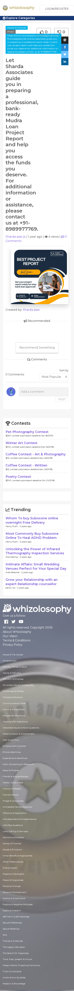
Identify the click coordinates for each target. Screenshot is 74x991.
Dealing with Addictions (15, 721)
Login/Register (56, 8)
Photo (10, 31)
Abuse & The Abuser (13, 654)
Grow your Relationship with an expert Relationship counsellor (32, 582)
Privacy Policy (12, 644)
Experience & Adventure (15, 758)
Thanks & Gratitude (13, 941)
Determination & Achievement (18, 733)
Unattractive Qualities (14, 977)
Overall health (10, 867)
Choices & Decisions (13, 697)
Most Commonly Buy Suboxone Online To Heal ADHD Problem (32, 536)
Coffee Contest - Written (26, 465)
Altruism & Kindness (13, 679)
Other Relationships (13, 861)
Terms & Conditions (16, 640)
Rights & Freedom (12, 910)
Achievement (10, 660)
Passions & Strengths (13, 874)
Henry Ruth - (13, 526)
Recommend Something (37, 347)
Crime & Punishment (14, 709)
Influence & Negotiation (15, 813)
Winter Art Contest (21, 443)
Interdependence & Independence (19, 819)
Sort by (63, 370)
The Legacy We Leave (14, 947)
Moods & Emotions (12, 849)
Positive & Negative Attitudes (18, 904)
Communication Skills (14, 703)
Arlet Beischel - (13, 572)
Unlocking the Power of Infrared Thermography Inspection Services (35, 551)
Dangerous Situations (14, 715)
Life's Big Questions (13, 825)
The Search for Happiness (16, 953)
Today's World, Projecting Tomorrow (21, 965)
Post (62, 399)
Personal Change (11, 886)
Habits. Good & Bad (13, 782)
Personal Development (14, 892)
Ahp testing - (13, 557)
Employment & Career (14, 746)
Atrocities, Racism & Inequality (18, 685)
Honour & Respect (12, 788)
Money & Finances (16, 27)
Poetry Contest (18, 477)
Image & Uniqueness (13, 800)
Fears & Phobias (11, 770)
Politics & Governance (14, 898)
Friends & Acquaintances (15, 776)
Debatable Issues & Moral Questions (21, 727)
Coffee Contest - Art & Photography (36, 454)
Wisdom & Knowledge (14, 983)
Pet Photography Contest (27, 432)
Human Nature (10, 794)
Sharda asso (14, 236)
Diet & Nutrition (11, 740)
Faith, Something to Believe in (18, 764)
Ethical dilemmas (12, 752)
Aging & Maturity (12, 672)
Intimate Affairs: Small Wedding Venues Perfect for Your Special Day (36, 566)
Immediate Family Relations (17, 807)
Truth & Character (12, 971)
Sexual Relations (11, 928)
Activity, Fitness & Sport (15, 666)
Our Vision (10, 636)
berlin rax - (11, 587)
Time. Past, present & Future (17, 959)
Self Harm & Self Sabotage (16, 916)
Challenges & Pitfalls (13, 691)
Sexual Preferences (12, 922)
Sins (5, 934)
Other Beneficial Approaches (17, 855)
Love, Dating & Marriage (15, 831)
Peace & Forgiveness (13, 880)
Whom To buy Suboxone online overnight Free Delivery (32, 520)
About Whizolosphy (17, 631)
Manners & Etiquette (13, 837)
